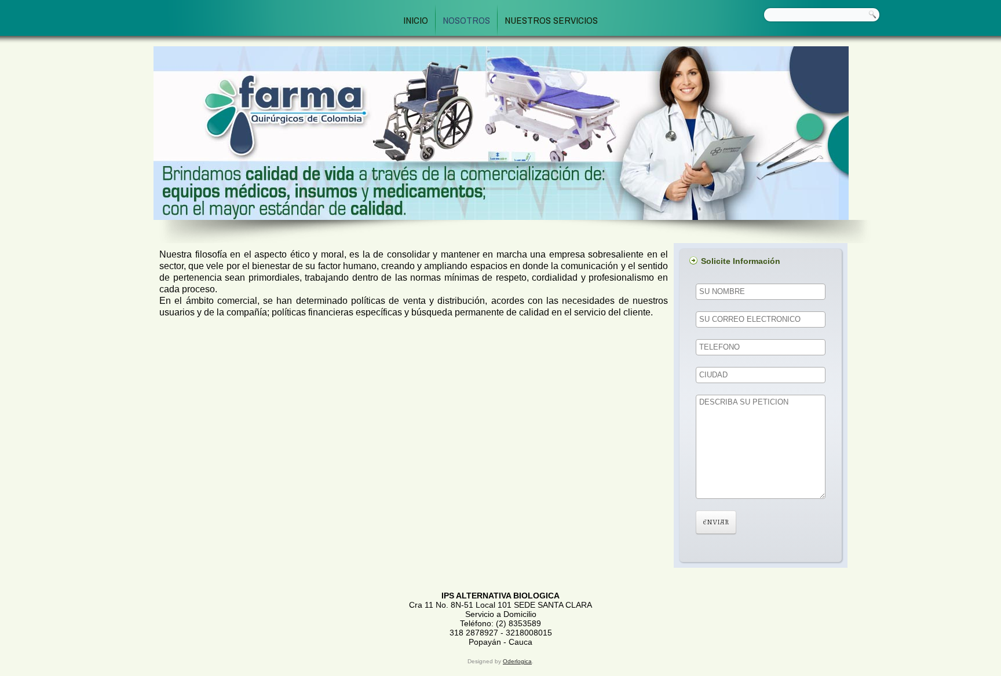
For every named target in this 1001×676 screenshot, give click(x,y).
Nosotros (466, 20)
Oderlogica (517, 661)
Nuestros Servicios (551, 20)
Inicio (415, 20)
